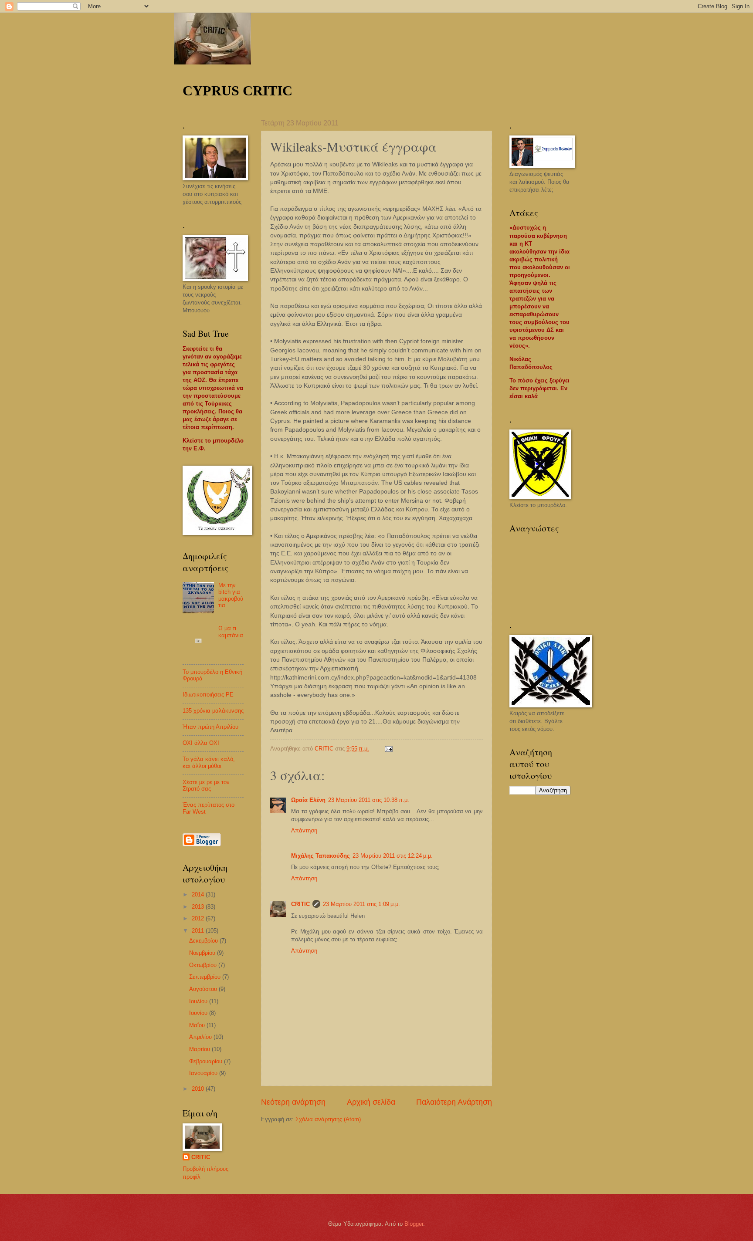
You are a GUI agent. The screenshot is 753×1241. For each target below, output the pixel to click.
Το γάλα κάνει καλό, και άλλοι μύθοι (209, 762)
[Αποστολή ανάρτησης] (388, 748)
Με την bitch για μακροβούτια (230, 595)
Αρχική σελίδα (371, 1102)
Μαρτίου (200, 1049)
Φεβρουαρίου (206, 1061)
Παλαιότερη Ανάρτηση (454, 1102)
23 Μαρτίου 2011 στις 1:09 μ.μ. (361, 904)
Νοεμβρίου (203, 953)
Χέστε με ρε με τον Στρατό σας (206, 785)
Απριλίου (201, 1037)
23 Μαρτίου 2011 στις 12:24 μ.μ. (393, 855)
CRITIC (300, 904)
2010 (199, 1088)
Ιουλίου (199, 1001)
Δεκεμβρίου (204, 940)
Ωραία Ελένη (308, 800)
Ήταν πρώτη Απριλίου (210, 727)
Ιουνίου (199, 1013)
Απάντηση (304, 830)
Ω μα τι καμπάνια (230, 631)
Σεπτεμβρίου (205, 977)
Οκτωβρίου (203, 965)
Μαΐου (198, 1025)
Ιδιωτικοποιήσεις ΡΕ (208, 694)
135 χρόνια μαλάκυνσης (213, 710)
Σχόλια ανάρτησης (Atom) (328, 1119)
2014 (199, 894)
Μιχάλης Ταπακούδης (320, 855)
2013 (199, 906)
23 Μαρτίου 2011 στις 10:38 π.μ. (368, 800)
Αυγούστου (204, 989)
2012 (199, 918)
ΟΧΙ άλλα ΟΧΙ (201, 743)
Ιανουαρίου (204, 1073)
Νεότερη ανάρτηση (293, 1102)
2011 (199, 930)
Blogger (413, 1224)
